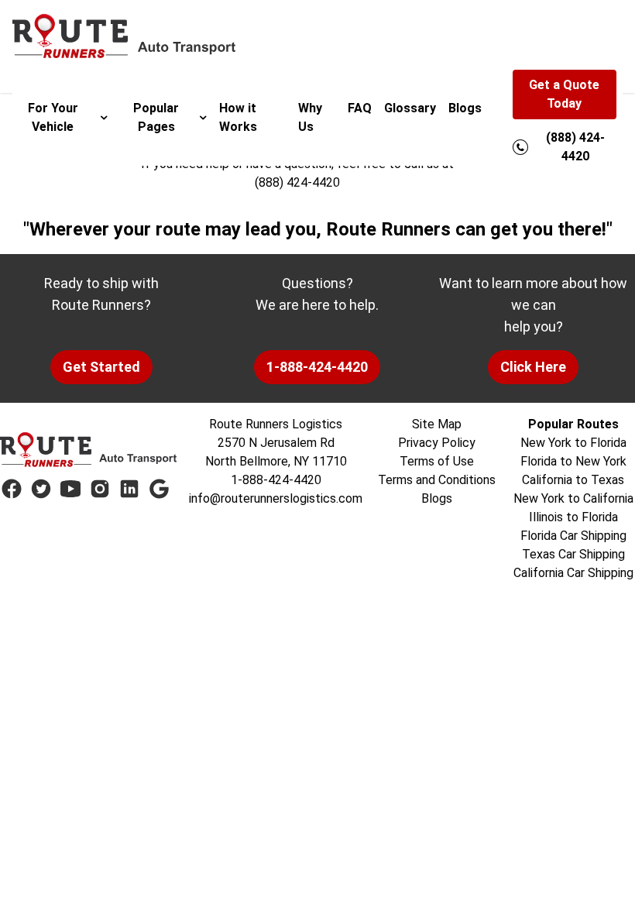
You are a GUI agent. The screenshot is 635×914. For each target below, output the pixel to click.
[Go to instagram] (100, 488)
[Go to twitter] (41, 488)
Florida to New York (573, 461)
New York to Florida (573, 442)
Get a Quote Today (564, 94)
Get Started (101, 367)
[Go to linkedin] (129, 488)
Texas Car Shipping (573, 554)
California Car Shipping (573, 572)
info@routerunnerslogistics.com (275, 498)
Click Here (533, 367)
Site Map (437, 424)
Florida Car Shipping (573, 535)
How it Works (238, 117)
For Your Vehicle (53, 117)
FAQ (360, 108)
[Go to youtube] (70, 488)
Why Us (310, 117)
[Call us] (520, 147)
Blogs (465, 108)
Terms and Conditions (437, 479)
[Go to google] (158, 488)
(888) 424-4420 (297, 182)
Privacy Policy (436, 442)
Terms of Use (437, 461)
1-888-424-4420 (317, 367)
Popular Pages (156, 117)
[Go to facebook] (11, 488)
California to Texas (573, 479)
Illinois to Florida (573, 517)
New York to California (573, 498)
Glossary (410, 108)
